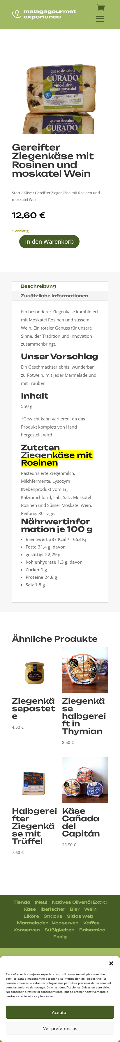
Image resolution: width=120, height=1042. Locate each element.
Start (16, 192)
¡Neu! (41, 902)
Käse (28, 192)
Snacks (53, 916)
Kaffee (91, 922)
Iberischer (52, 909)
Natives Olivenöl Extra (79, 902)
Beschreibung (38, 286)
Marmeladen (33, 922)
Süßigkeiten (60, 929)
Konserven (65, 922)
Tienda (21, 902)
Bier (75, 909)
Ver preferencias (60, 1028)
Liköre (31, 916)
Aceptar (60, 1012)
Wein (90, 909)
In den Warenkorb (49, 241)
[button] (111, 963)
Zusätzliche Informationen (54, 295)
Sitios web (80, 916)
